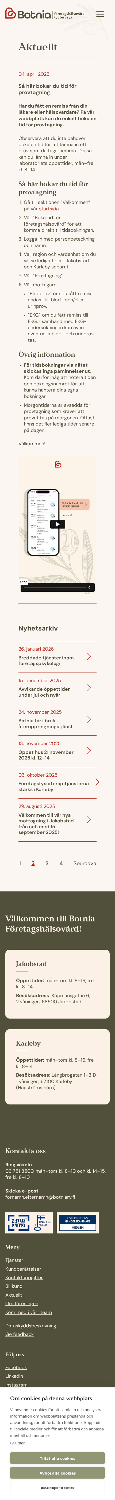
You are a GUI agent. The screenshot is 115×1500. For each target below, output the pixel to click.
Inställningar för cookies (57, 1488)
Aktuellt (13, 1295)
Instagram (16, 1385)
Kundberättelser (23, 1269)
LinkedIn (14, 1376)
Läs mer (17, 1442)
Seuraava (85, 864)
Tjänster (14, 1260)
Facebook (16, 1368)
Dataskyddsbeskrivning (30, 1326)
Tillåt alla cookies (57, 1458)
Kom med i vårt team (28, 1313)
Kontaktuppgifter (24, 1278)
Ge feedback (19, 1334)
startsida (49, 209)
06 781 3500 (19, 1171)
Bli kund (13, 1286)
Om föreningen (21, 1304)
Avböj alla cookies (58, 1473)
